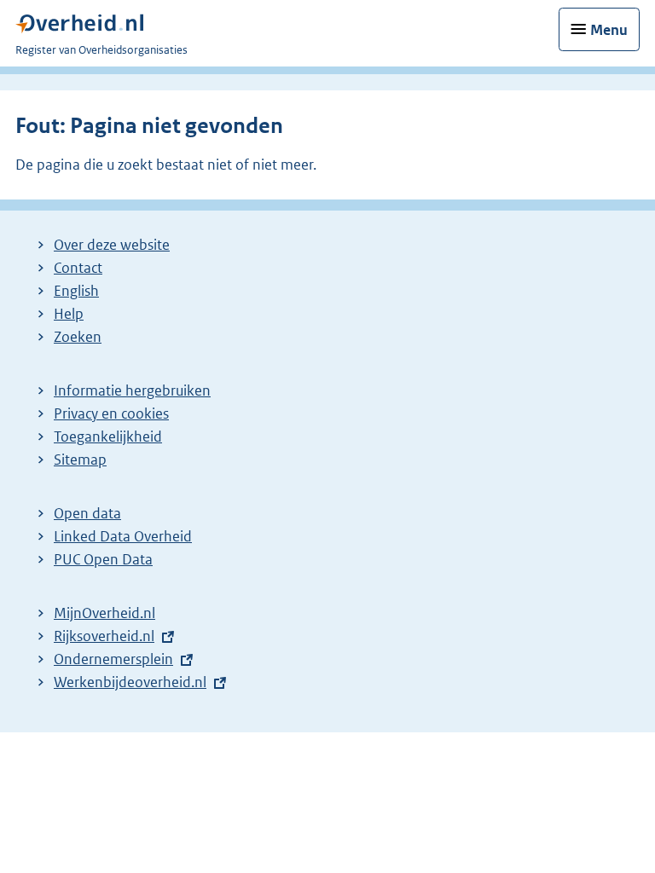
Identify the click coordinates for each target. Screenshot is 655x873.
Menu (609, 29)
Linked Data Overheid (123, 536)
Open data (87, 513)
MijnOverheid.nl (104, 613)
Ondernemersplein (113, 659)
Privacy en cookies (111, 413)
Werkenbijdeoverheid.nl (130, 682)
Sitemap (80, 459)
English (76, 290)
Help (69, 313)
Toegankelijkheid (108, 436)
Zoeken (77, 336)
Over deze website (112, 244)
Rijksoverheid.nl (104, 636)
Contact (78, 267)
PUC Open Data (103, 559)
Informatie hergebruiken (132, 390)
